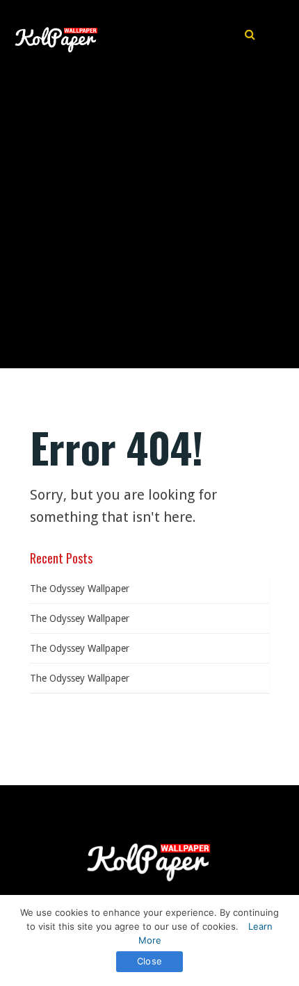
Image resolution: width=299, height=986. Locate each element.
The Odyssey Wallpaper (79, 588)
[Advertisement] (149, 212)
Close (149, 961)
